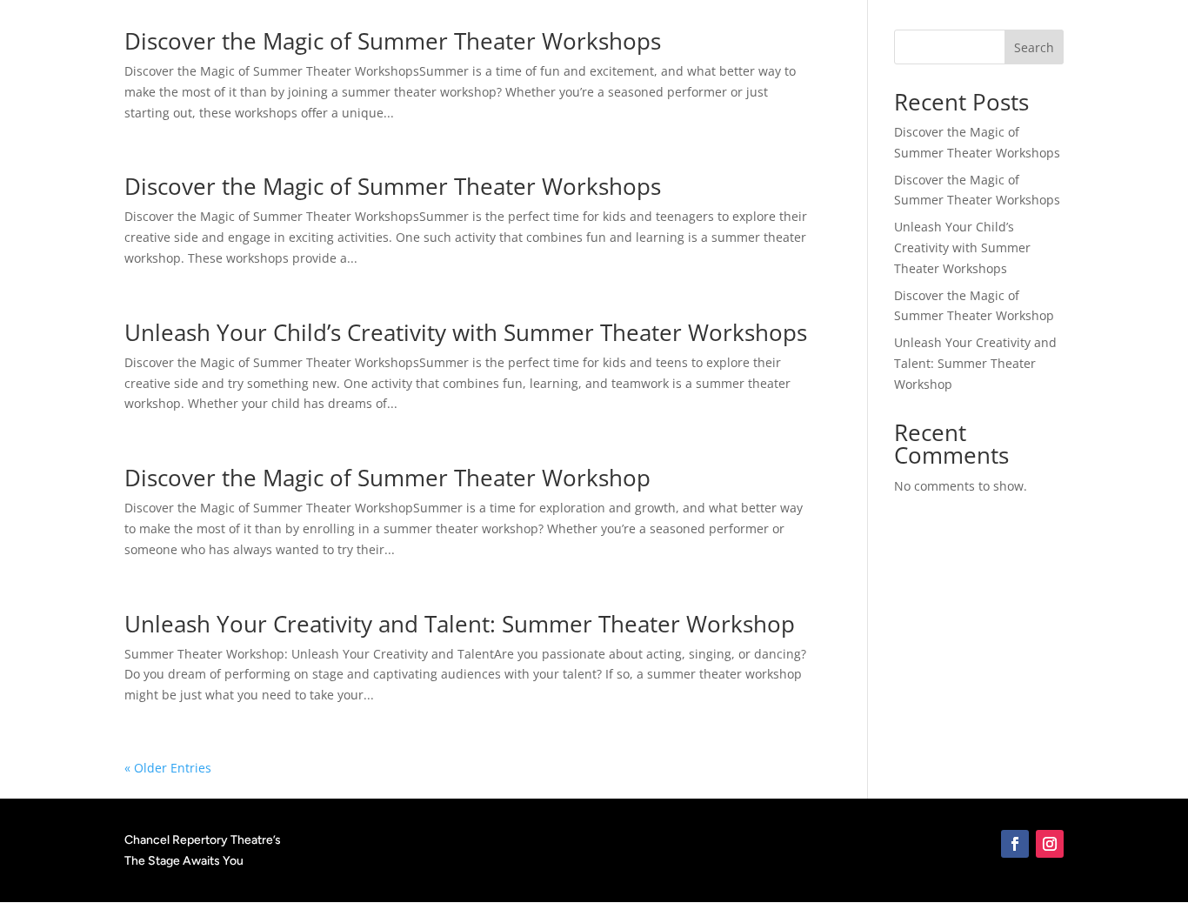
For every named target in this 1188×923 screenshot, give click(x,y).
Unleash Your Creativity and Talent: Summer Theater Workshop (459, 623)
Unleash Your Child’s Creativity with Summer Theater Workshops (465, 332)
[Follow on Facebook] (1015, 844)
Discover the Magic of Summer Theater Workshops (392, 41)
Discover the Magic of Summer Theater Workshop (387, 477)
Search (1034, 47)
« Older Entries (167, 767)
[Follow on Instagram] (1050, 844)
